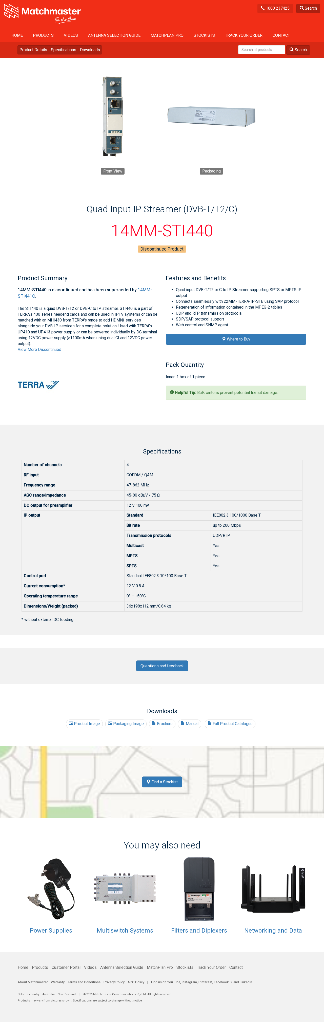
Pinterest (205, 982)
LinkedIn (246, 982)
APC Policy (136, 982)
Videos (71, 35)
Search (310, 8)
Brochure (164, 723)
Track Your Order (243, 35)
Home (17, 35)
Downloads (90, 49)
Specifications (63, 49)
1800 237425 (277, 8)
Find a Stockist (164, 782)
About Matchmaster (33, 982)
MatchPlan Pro (167, 35)
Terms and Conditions (84, 982)
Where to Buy (238, 339)
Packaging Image (128, 723)
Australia (48, 994)
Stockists (204, 35)
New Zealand (67, 994)
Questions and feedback (162, 666)
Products (43, 35)
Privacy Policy (114, 982)
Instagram (189, 982)
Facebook (221, 982)
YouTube (173, 982)
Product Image (86, 723)
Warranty (58, 982)
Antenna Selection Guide (114, 35)
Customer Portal (66, 967)
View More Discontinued (39, 349)
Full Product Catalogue (232, 723)
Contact (281, 35)
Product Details (33, 49)
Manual (191, 723)
